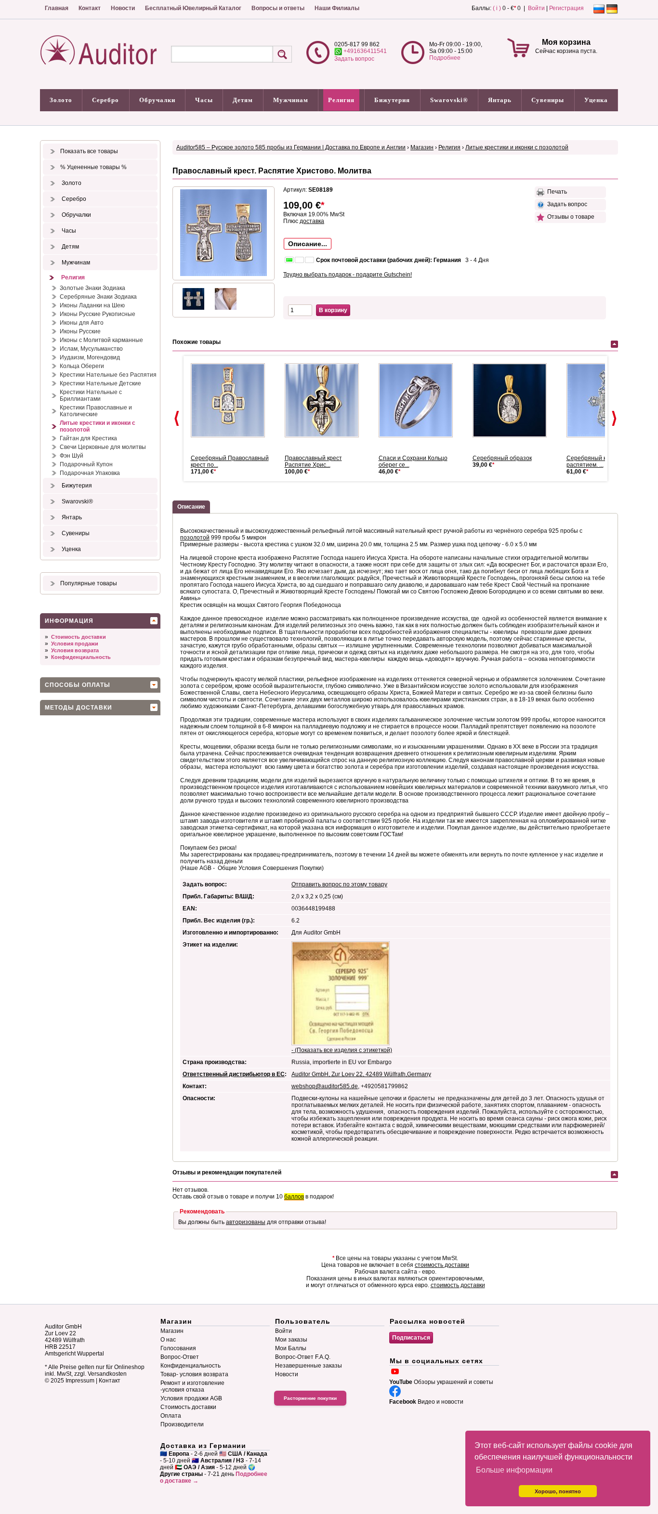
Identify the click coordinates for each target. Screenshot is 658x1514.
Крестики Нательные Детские (100, 383)
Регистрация (566, 8)
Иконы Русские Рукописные (97, 314)
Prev (176, 418)
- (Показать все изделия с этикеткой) (341, 1050)
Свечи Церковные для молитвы (103, 447)
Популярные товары (88, 583)
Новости (123, 8)
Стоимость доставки (78, 637)
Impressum (80, 1380)
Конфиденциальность (81, 657)
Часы (204, 100)
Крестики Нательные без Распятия (108, 374)
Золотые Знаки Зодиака (92, 288)
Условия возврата (75, 650)
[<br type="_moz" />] (232, 400)
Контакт (90, 8)
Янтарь (500, 100)
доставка (312, 221)
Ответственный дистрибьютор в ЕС (234, 1074)
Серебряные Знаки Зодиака (98, 296)
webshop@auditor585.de (324, 1086)
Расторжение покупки (310, 1398)
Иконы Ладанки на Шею (92, 305)
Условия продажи (74, 643)
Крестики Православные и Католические (96, 411)
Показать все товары (89, 151)
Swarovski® (449, 100)
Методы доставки (78, 707)
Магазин (422, 147)
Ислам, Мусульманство (91, 348)
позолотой (195, 537)
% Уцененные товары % (93, 167)
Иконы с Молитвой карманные (101, 340)
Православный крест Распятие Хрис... (313, 461)
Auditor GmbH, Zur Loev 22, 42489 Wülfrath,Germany (361, 1074)
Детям (243, 100)
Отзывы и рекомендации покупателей (226, 1172)
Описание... (307, 244)
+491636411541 (364, 51)
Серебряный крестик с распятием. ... (597, 461)
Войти (536, 8)
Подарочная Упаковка (90, 473)
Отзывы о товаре (569, 216)
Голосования (178, 1348)
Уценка (596, 100)
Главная (56, 8)
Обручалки (157, 100)
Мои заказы (291, 1339)
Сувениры (547, 100)
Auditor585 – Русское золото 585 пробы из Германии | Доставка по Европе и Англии (291, 147)
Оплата (170, 1415)
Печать (555, 191)
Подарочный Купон (86, 464)
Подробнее (445, 57)
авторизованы (245, 1222)
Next (614, 418)
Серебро (105, 100)
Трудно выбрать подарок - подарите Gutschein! (347, 274)
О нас (168, 1339)
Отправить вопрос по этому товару (339, 884)
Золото (61, 100)
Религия (341, 100)
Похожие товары (196, 342)
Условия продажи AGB (191, 1398)
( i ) (497, 8)
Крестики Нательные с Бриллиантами (91, 395)
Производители (182, 1424)
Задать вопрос (354, 58)
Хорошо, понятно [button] (558, 1491)
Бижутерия (392, 100)
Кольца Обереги (82, 366)
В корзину (333, 310)
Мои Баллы (290, 1348)
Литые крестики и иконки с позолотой (97, 426)
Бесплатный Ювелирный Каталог (193, 8)
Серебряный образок (502, 458)
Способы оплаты (77, 685)
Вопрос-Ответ (179, 1357)
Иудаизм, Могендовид (90, 357)
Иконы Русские (80, 331)
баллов (294, 1196)
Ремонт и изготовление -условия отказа (192, 1386)
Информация (69, 621)
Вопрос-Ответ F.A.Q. (302, 1357)
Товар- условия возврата (194, 1374)
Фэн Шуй (71, 455)
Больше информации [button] (514, 1470)
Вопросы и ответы (277, 8)
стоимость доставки (442, 1265)
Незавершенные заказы (308, 1365)
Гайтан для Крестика (88, 438)
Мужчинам (290, 100)
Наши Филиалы (337, 8)
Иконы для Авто (82, 322)
